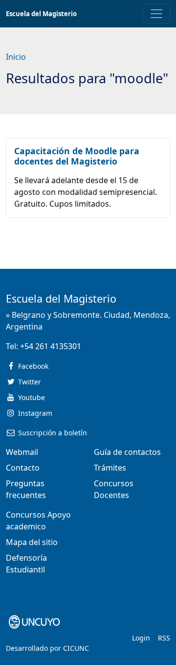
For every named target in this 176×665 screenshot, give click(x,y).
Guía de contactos (127, 452)
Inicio (16, 56)
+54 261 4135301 (50, 346)
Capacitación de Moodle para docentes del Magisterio (76, 156)
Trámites (110, 467)
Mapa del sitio (32, 542)
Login (141, 637)
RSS (164, 637)
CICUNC (76, 648)
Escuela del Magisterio (41, 13)
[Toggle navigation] (156, 14)
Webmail (22, 452)
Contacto (23, 467)
